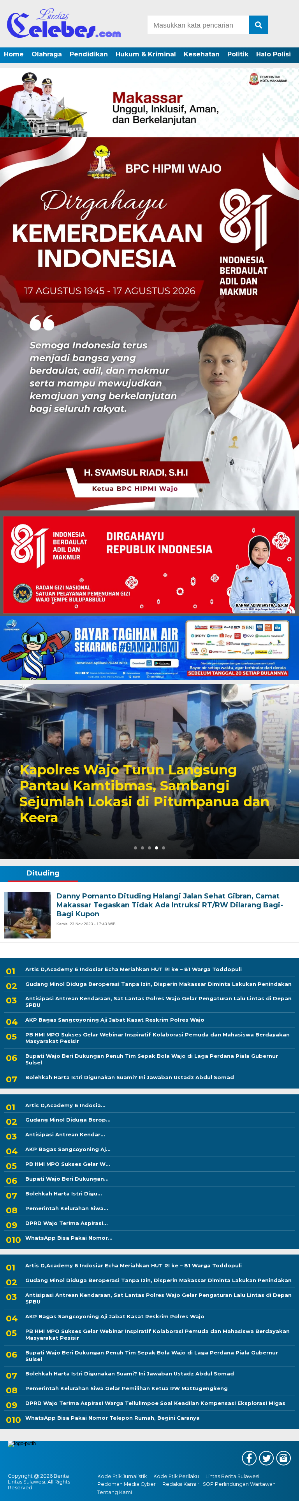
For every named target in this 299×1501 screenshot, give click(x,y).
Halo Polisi (273, 54)
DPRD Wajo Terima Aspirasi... (66, 1223)
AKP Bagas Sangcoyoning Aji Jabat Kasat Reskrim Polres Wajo (114, 1020)
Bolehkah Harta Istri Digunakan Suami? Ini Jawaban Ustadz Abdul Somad (129, 1077)
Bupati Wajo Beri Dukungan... (67, 1179)
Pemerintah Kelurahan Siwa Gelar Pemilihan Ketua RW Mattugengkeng (126, 1388)
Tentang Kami (114, 1492)
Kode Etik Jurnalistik (122, 1476)
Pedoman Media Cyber (126, 1484)
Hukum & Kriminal (146, 54)
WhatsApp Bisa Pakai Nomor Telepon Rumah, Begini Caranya (112, 1418)
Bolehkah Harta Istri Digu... (63, 1193)
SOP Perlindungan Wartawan (239, 1484)
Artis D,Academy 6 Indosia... (65, 1105)
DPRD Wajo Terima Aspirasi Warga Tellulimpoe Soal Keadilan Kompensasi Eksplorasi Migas (155, 1403)
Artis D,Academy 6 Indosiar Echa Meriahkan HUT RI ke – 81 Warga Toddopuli (132, 801)
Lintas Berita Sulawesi (232, 1476)
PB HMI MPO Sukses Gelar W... (67, 1164)
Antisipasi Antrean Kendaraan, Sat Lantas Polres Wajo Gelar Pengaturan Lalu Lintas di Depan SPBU (158, 1001)
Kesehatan (202, 54)
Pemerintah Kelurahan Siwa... (66, 1208)
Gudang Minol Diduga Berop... (68, 1120)
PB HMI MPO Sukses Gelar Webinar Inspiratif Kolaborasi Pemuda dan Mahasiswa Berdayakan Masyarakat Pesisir (157, 1037)
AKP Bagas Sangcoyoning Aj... (68, 1149)
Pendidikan (89, 54)
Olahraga (47, 54)
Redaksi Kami (179, 1484)
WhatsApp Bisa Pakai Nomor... (69, 1238)
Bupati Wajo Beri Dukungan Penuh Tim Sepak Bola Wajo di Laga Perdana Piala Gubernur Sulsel (151, 1059)
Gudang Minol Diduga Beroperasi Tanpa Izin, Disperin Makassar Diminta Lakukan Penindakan (158, 984)
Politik (237, 54)
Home (14, 54)
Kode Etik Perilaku (176, 1476)
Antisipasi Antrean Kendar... (65, 1134)
